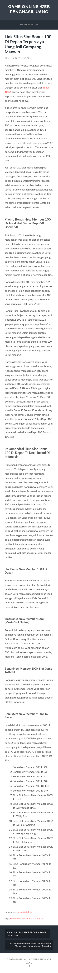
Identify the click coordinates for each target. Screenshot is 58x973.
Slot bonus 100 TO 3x (32, 918)
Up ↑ (30, 966)
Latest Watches (24, 912)
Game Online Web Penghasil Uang (29, 9)
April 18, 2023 (12, 58)
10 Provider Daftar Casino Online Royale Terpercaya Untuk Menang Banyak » (30, 944)
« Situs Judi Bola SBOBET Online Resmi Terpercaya (26, 933)
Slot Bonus (15, 918)
